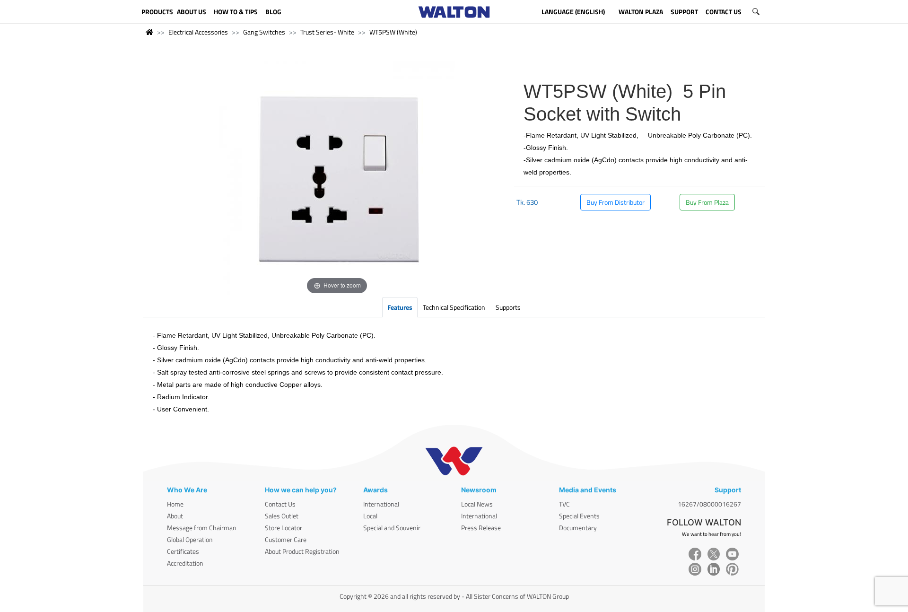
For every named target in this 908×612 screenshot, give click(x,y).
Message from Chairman (201, 528)
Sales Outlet (281, 516)
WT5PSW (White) (393, 32)
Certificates (183, 551)
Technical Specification (454, 307)
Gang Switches (264, 32)
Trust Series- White (327, 32)
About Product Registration (302, 551)
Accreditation (185, 563)
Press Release (481, 528)
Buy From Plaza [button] (707, 202)
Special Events (579, 516)
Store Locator (283, 528)
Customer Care (285, 539)
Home (175, 504)
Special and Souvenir (391, 528)
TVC (564, 504)
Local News (477, 504)
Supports (508, 307)
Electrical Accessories (198, 32)
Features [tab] (399, 307)
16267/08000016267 (709, 504)
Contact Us (280, 504)
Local (370, 516)
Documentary (578, 528)
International (381, 504)
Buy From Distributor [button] (615, 202)
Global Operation (190, 539)
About (175, 516)
